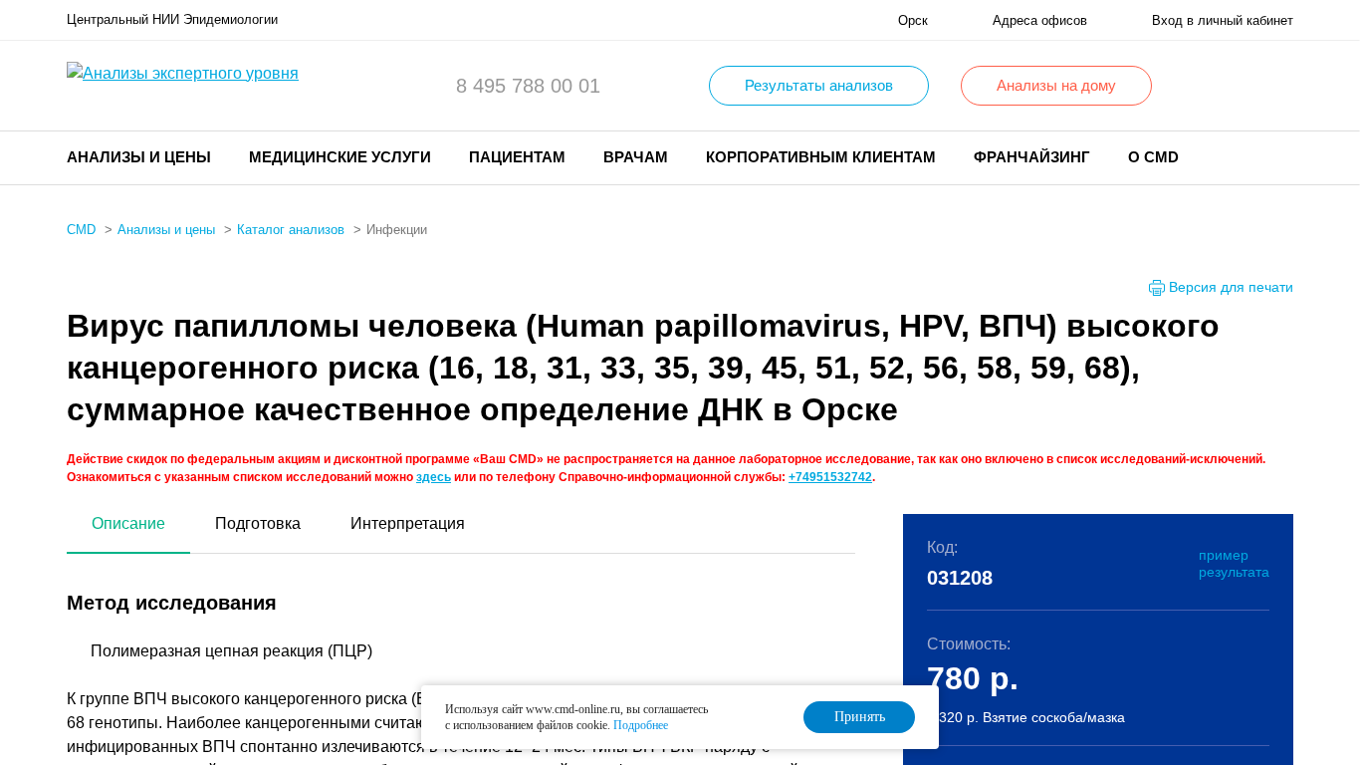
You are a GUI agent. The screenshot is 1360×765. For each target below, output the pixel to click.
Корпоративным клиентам (821, 156)
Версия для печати (1231, 287)
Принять (859, 716)
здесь (433, 477)
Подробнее (640, 725)
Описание (128, 523)
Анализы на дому (1056, 85)
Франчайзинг (1032, 156)
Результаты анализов (819, 85)
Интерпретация (407, 523)
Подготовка (258, 523)
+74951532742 (830, 477)
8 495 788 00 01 (528, 86)
